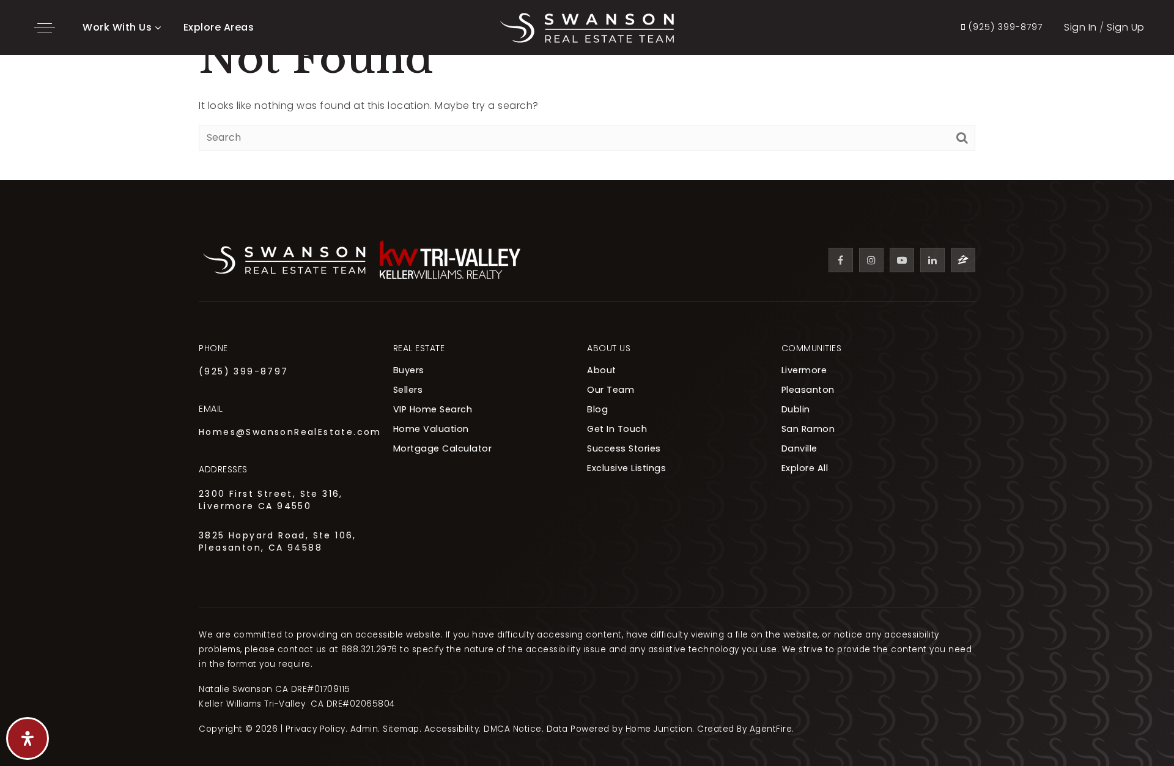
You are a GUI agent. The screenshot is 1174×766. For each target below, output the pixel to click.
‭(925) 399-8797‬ (1004, 27)
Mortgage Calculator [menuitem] (442, 448)
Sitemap (401, 729)
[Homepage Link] (587, 27)
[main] (587, 90)
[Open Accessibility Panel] (27, 738)
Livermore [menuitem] (804, 370)
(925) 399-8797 (244, 371)
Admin (364, 729)
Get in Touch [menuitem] (617, 429)
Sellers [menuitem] (408, 390)
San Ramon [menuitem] (808, 429)
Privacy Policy (315, 729)
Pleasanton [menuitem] (808, 390)
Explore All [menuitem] (805, 468)
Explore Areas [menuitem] (218, 27)
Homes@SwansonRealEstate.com (290, 432)
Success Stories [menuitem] (624, 448)
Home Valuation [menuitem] (431, 429)
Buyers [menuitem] (408, 370)
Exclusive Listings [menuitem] (626, 468)
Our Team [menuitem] (610, 390)
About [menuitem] (601, 370)
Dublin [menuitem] (795, 409)
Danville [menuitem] (799, 448)
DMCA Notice (513, 729)
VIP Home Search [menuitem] (433, 409)
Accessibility (451, 729)
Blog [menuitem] (597, 409)
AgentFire (771, 729)
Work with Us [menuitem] (117, 27)
